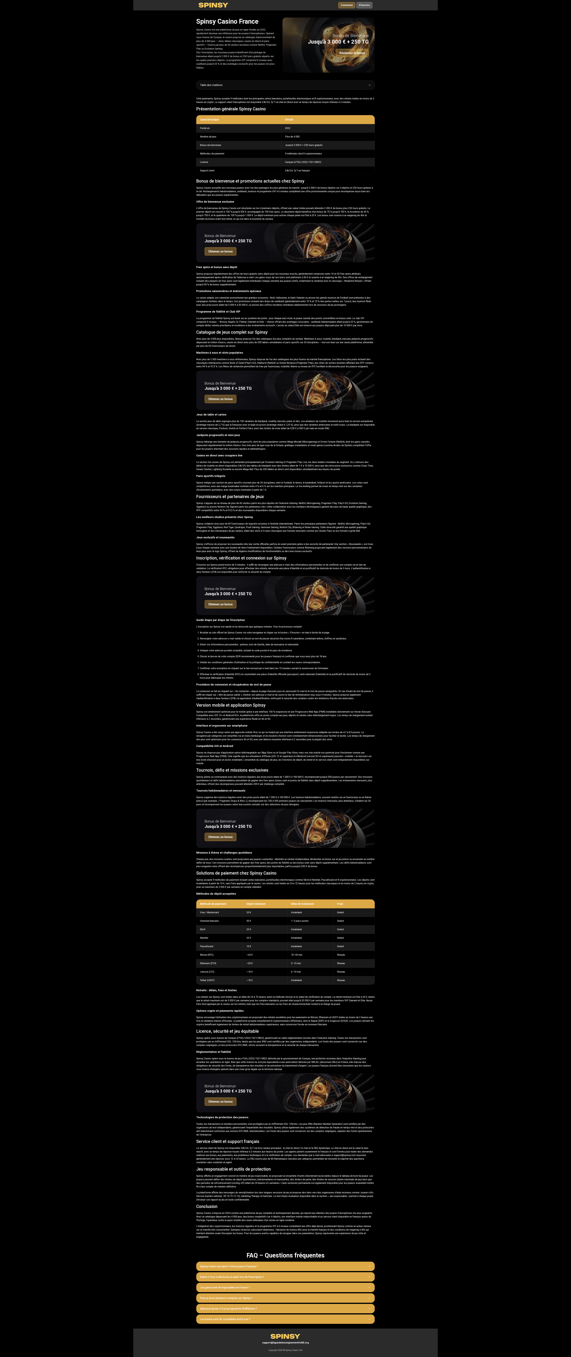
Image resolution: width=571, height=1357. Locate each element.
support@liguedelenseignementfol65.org (285, 1342)
